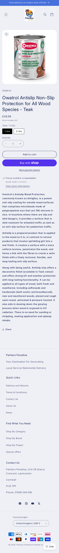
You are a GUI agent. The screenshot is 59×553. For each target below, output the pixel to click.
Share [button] (8, 329)
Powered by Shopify (42, 545)
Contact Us (12, 399)
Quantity (6, 137)
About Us (11, 406)
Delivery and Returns (17, 385)
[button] (6, 14)
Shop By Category (16, 431)
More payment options (29, 170)
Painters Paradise (24, 545)
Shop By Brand (14, 438)
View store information (18, 186)
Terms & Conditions (16, 392)
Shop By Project (14, 445)
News (9, 412)
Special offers (13, 452)
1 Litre (7, 131)
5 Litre (19, 131)
